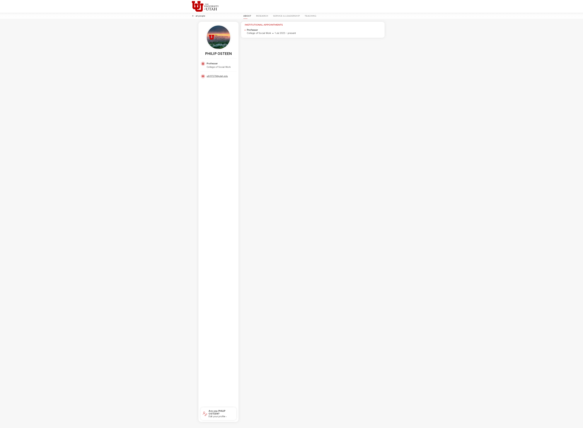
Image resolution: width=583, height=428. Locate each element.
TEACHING (310, 16)
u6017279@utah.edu (217, 76)
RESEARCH (262, 16)
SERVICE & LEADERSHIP (286, 16)
